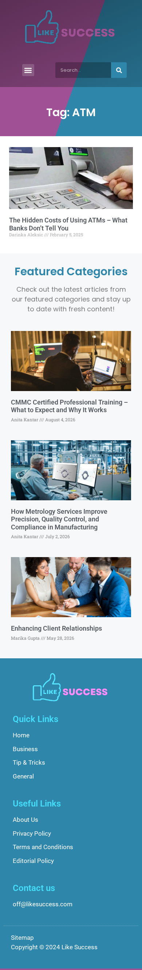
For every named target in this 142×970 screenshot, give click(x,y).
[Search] (119, 70)
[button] (28, 70)
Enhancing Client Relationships (56, 628)
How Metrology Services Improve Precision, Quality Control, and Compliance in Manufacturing (59, 519)
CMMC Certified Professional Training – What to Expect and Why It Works (69, 406)
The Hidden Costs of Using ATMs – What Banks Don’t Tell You (68, 224)
